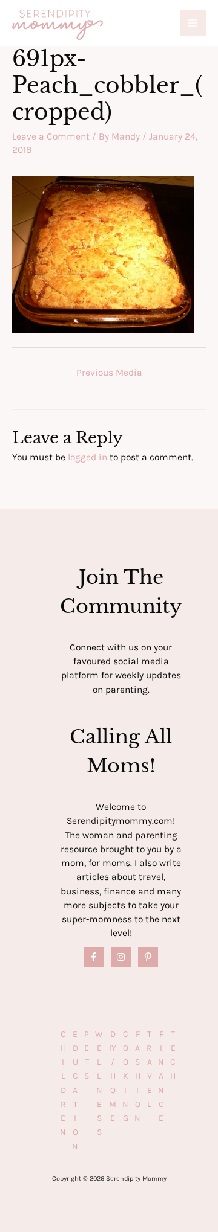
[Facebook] (94, 957)
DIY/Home (112, 1076)
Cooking (125, 1076)
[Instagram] (121, 957)
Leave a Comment (51, 136)
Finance (161, 1076)
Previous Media (109, 372)
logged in (87, 457)
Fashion (137, 1076)
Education (75, 1090)
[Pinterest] (148, 957)
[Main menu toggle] (193, 23)
